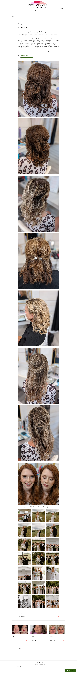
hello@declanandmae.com (40, 664)
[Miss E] (38, 629)
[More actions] (58, 24)
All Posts (13, 16)
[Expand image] (24, 515)
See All (64, 622)
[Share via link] (26, 612)
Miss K (14, 636)
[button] (63, 16)
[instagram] (61, 8)
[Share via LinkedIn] (23, 612)
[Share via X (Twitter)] (20, 612)
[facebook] (59, 8)
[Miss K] (20, 629)
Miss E (33, 636)
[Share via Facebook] (18, 612)
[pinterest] (62, 8)
